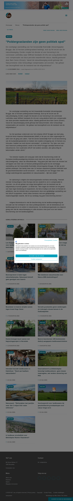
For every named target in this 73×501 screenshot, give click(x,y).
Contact (55, 240)
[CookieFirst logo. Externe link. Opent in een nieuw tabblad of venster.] (16, 241)
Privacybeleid (48, 240)
